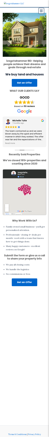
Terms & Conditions (17, 434)
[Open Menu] (41, 11)
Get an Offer (24, 82)
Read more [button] (10, 143)
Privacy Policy (34, 434)
